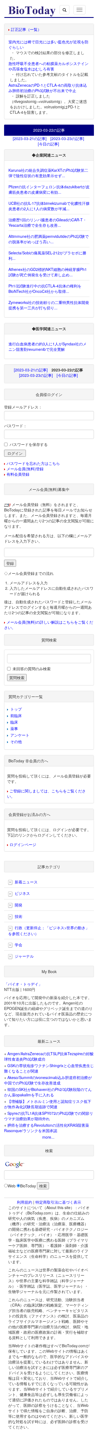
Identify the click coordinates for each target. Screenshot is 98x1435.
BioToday (28, 1185)
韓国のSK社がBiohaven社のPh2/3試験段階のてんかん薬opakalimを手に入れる (48, 1092)
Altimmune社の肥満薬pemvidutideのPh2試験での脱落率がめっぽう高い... (48, 239)
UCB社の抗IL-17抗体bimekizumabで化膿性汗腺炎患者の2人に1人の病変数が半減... (49, 205)
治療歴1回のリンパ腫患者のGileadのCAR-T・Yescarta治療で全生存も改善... (47, 222)
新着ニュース (26, 882)
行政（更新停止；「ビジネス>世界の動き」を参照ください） (48, 930)
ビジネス (22, 893)
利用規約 (24, 1202)
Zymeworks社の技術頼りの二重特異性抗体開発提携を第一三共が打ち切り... (48, 305)
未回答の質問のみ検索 (32, 668)
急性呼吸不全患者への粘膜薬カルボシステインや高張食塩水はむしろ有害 (48, 66)
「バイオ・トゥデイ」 (23, 984)
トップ (16, 709)
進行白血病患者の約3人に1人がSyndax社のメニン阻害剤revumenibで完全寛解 (47, 346)
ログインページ (23, 844)
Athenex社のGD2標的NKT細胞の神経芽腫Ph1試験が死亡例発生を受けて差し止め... (47, 272)
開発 (18, 905)
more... (48, 1137)
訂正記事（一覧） (26, 29)
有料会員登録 (18, 474)
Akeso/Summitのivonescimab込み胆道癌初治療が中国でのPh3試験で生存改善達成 (48, 1080)
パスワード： (15, 425)
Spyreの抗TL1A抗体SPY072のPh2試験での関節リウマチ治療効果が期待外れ (48, 1115)
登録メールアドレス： (23, 407)
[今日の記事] (48, 144)
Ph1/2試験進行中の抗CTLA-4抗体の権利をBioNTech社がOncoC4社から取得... (44, 288)
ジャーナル (24, 956)
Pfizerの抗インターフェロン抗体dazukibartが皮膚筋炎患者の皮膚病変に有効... (49, 189)
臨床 (14, 722)
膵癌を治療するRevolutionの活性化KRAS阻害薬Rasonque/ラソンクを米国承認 (46, 1127)
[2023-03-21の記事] (30, 138)
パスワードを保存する (29, 444)
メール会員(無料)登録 (25, 468)
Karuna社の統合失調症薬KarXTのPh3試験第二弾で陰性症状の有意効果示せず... (48, 172)
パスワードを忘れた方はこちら (33, 463)
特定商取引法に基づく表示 (58, 1202)
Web (12, 1185)
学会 (18, 944)
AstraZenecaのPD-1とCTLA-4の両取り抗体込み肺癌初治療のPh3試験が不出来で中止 (47, 87)
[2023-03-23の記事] (67, 138)
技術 (18, 916)
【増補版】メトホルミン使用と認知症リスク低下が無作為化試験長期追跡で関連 (47, 1104)
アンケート (19, 735)
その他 (16, 741)
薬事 (14, 728)
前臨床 (16, 715)
